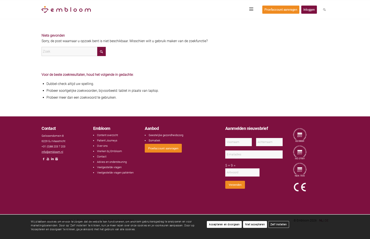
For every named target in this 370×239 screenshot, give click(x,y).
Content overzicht (107, 135)
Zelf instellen (278, 224)
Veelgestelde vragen (109, 167)
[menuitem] (252, 9)
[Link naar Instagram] (56, 160)
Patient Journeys (107, 140)
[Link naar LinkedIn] (52, 160)
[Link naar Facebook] (44, 160)
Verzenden (235, 184)
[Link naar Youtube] (48, 160)
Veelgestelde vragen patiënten (115, 172)
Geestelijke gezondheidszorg (166, 135)
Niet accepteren (255, 224)
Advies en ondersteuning (112, 161)
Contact (101, 156)
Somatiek (154, 140)
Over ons (102, 145)
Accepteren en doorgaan (224, 224)
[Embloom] (66, 9)
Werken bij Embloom (109, 151)
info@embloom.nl (52, 151)
